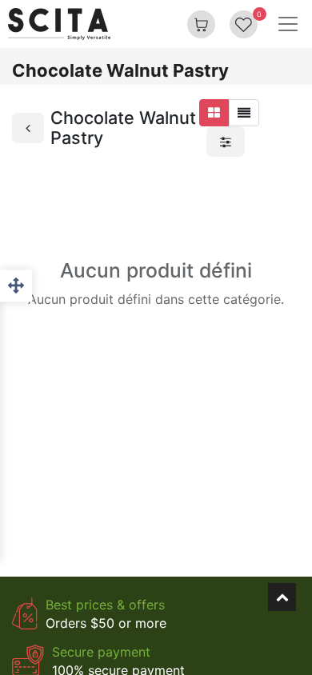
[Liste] (244, 112)
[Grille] (214, 112)
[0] (243, 24)
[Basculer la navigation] (288, 24)
